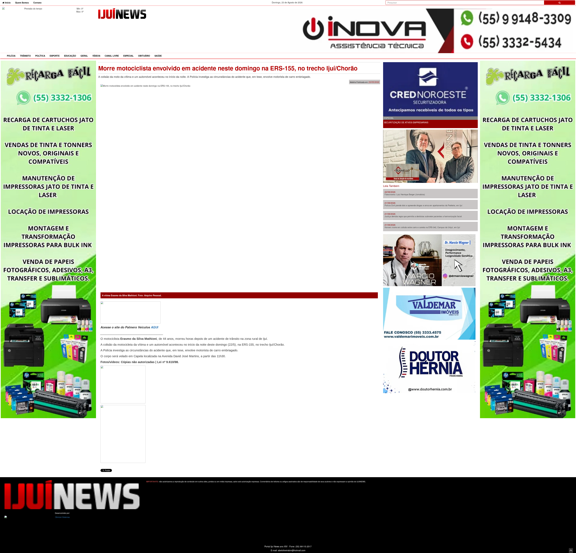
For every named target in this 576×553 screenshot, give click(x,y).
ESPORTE (55, 55)
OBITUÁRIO (144, 55)
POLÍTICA (40, 55)
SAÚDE (158, 55)
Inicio (8, 2)
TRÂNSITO (25, 55)
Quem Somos (22, 2)
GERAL (84, 55)
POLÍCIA (11, 55)
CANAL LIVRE (112, 55)
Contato (37, 2)
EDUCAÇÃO (70, 55)
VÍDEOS (96, 55)
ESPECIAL (128, 55)
